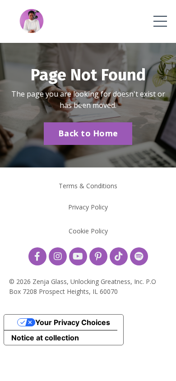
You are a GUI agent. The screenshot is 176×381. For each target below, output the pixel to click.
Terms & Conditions (88, 185)
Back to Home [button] (88, 133)
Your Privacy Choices (72, 322)
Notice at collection (45, 337)
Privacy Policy (88, 207)
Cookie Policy (88, 231)
